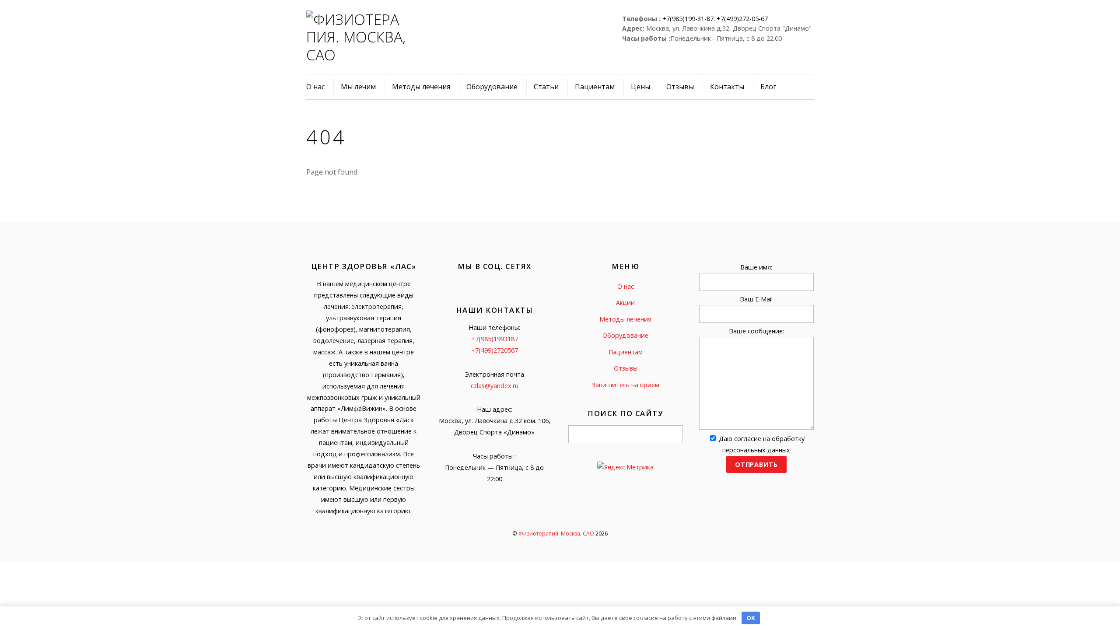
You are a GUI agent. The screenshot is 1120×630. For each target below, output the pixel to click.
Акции (625, 302)
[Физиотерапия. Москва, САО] (357, 55)
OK (751, 618)
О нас (315, 86)
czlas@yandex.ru (494, 386)
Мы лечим (358, 86)
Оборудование (492, 86)
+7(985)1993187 (494, 339)
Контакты (727, 86)
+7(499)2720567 (494, 350)
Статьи (546, 86)
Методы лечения (421, 86)
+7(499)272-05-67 (742, 18)
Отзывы (680, 86)
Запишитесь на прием (625, 385)
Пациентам (595, 86)
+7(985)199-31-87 (688, 18)
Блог (768, 86)
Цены (640, 86)
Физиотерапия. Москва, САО (556, 533)
